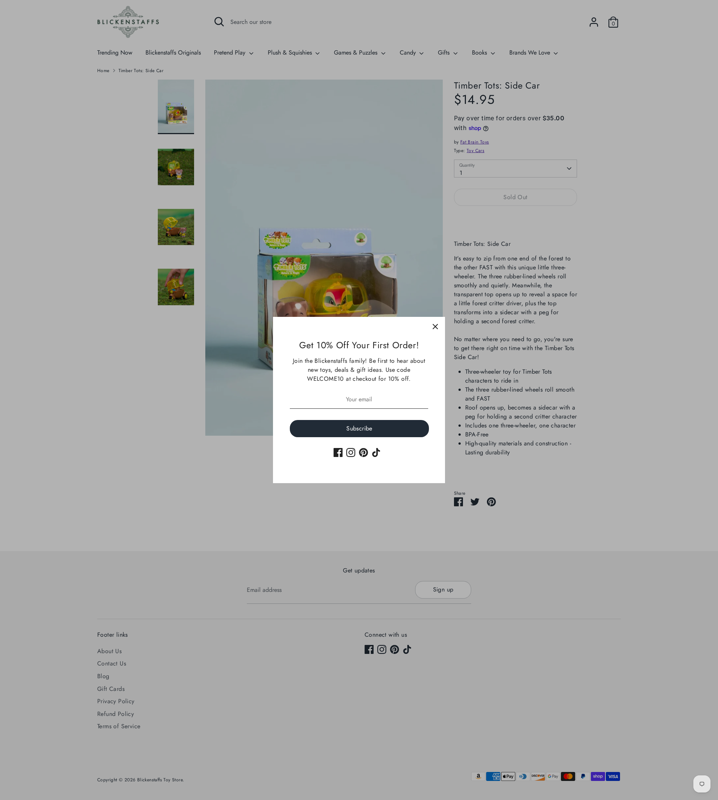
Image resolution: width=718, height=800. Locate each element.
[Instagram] (350, 452)
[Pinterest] (363, 452)
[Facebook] (338, 452)
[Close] (435, 326)
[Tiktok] (376, 452)
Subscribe (359, 428)
